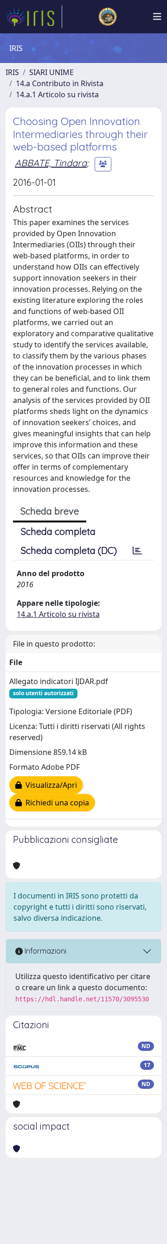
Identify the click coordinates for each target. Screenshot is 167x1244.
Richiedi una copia (55, 803)
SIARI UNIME (51, 72)
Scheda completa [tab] (58, 531)
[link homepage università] (107, 17)
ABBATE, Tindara (51, 163)
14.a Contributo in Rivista (59, 83)
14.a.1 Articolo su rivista (57, 94)
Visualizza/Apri (49, 785)
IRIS (12, 72)
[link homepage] (34, 17)
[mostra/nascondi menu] (157, 16)
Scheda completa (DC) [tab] (69, 550)
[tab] (137, 550)
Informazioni (44, 950)
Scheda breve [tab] (49, 511)
